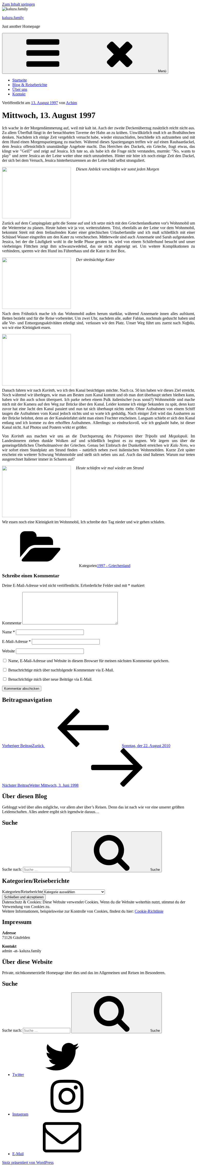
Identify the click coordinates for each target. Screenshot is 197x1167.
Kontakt (18, 94)
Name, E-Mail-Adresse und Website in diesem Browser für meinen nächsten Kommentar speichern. (88, 661)
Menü (162, 71)
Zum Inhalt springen (18, 4)
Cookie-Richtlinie (149, 911)
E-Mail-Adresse (16, 641)
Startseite (19, 80)
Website (8, 651)
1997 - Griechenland (113, 565)
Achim (71, 103)
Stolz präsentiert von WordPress (28, 1162)
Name (8, 632)
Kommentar (11, 623)
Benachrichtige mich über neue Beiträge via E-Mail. (50, 679)
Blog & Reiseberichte (29, 85)
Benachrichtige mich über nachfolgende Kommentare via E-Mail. (61, 670)
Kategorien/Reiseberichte (22, 892)
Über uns (19, 89)
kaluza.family (13, 17)
